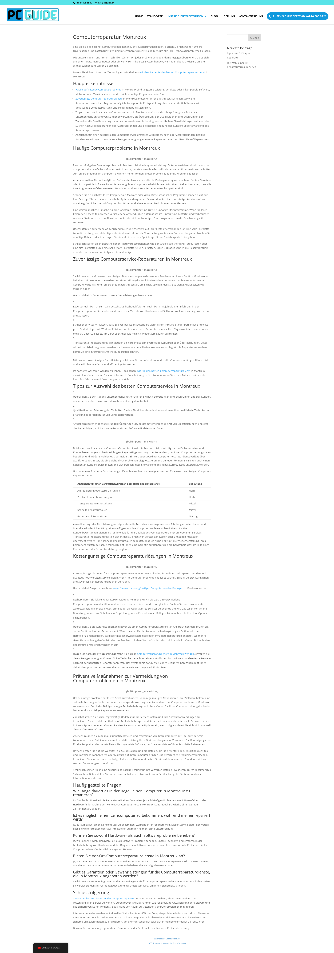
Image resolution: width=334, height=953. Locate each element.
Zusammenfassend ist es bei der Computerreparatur (104, 898)
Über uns (228, 16)
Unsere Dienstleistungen (184, 16)
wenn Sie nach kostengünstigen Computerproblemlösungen (148, 588)
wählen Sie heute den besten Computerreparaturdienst (172, 72)
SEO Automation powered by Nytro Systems (167, 943)
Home (139, 16)
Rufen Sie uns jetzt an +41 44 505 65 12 (299, 16)
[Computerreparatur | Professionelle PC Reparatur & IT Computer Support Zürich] (34, 14)
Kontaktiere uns (251, 16)
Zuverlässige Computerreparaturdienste (98, 98)
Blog (214, 16)
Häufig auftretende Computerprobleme (98, 89)
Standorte (155, 16)
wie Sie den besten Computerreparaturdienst (163, 371)
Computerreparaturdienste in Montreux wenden (165, 653)
